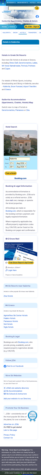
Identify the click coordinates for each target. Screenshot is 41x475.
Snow (15, 32)
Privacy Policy (9, 435)
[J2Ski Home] (6, 12)
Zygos (7, 69)
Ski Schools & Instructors (16, 394)
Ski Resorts (11, 2)
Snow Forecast (17, 86)
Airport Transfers (29, 86)
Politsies (31, 66)
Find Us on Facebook (14, 366)
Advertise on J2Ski (11, 424)
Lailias (34, 63)
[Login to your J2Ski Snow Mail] (20, 251)
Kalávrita (6, 32)
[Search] (37, 8)
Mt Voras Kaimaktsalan (11, 66)
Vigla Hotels (8, 327)
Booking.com (23, 342)
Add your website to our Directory (17, 399)
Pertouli (24, 66)
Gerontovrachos (25, 63)
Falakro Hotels (9, 318)
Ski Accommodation (14, 391)
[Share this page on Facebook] (37, 17)
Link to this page (10, 430)
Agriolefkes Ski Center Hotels (16, 315)
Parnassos (19, 110)
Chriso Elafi (13, 63)
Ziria (27, 110)
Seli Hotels (8, 324)
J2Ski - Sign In (33, 26)
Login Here (12, 270)
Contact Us (8, 438)
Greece (12, 27)
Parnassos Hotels (11, 321)
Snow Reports (22, 2)
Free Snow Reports (21, 263)
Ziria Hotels (8, 296)
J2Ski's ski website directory (17, 388)
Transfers (32, 32)
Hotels (4, 27)
